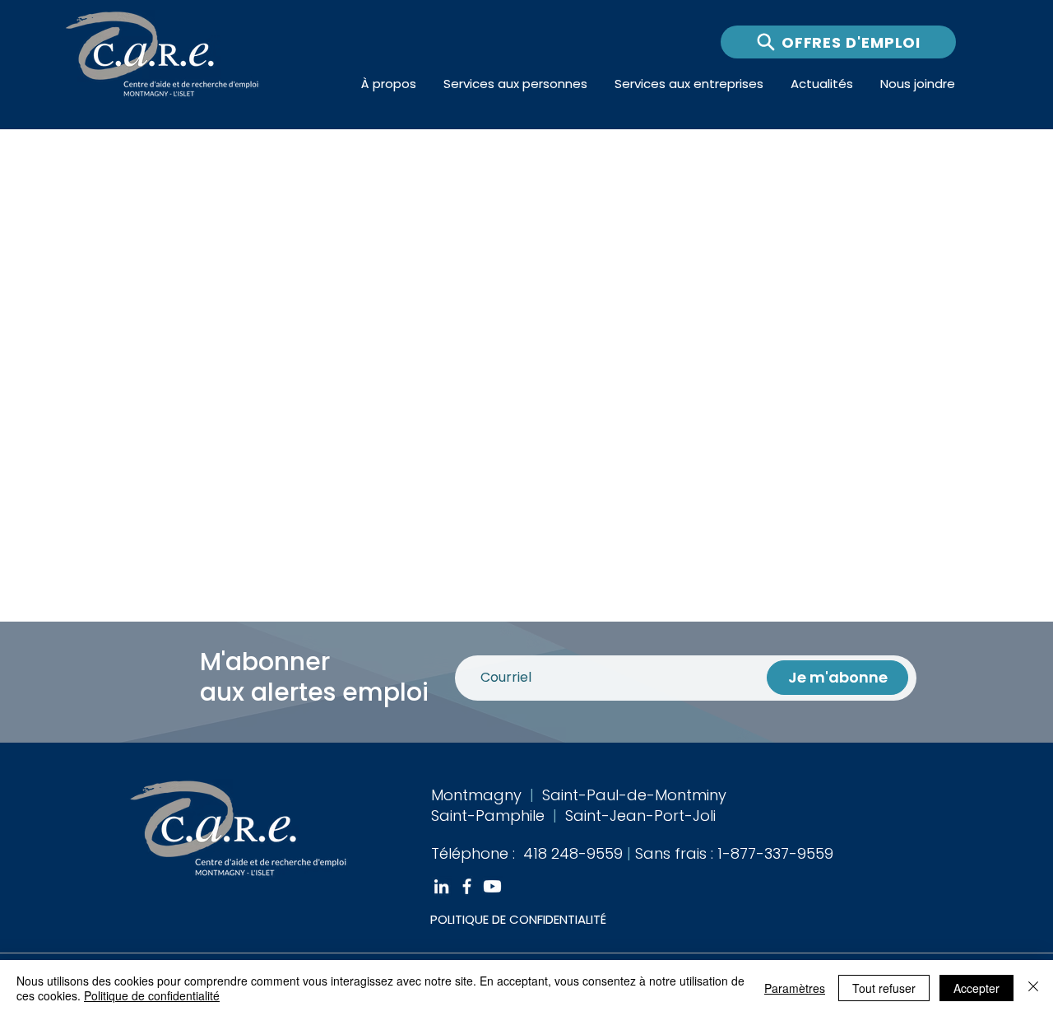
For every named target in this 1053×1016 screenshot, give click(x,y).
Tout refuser (884, 988)
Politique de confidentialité (152, 995)
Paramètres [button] (794, 988)
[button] (389, 84)
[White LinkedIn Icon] (441, 886)
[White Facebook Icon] (467, 886)
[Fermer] (1033, 988)
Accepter (976, 988)
